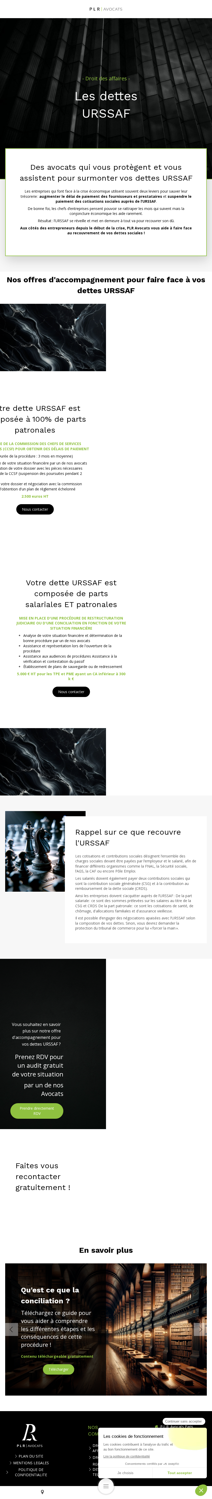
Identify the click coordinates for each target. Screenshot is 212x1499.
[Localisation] (42, 1492)
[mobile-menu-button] (106, 1486)
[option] (106, 1329)
